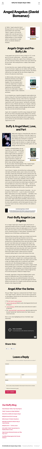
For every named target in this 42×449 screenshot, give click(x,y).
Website (6, 380)
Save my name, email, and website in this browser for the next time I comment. (20, 385)
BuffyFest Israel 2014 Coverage (9, 416)
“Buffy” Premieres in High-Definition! (10, 411)
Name (6, 374)
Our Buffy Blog (9, 405)
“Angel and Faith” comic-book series (16, 310)
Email (23, 374)
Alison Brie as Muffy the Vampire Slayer (11, 413)
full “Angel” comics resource (15, 301)
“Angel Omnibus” (10, 306)
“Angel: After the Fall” (11, 303)
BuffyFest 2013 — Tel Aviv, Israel (9, 425)
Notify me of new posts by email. (13, 388)
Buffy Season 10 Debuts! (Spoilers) (10, 419)
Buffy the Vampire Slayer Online (21, 2)
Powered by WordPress (27, 445)
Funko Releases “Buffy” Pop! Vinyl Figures (12, 408)
